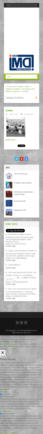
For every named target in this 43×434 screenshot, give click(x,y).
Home (20, 86)
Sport (27, 86)
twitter (17, 159)
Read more (11, 139)
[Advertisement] (21, 32)
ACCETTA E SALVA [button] (7, 433)
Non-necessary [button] (6, 411)
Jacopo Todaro (13, 114)
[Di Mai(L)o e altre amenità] (9, 185)
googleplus (21, 159)
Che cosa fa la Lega (20, 174)
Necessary (6, 394)
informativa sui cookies (9, 344)
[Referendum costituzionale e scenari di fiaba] (9, 194)
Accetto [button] (12, 349)
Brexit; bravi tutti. (20, 201)
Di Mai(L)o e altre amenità (23, 183)
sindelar (9, 110)
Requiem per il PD (20, 210)
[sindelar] (21, 127)
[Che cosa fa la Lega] (9, 176)
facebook (26, 159)
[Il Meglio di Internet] (21, 68)
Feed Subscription (36, 97)
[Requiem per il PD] (9, 212)
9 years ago (11, 267)
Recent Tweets (11, 224)
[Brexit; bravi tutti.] (9, 203)
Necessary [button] (4, 391)
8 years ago (11, 246)
